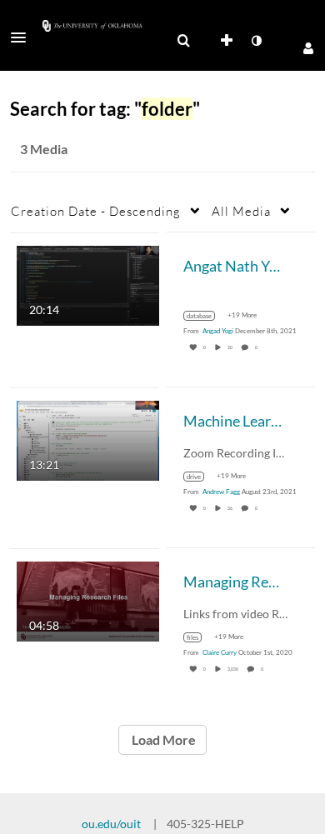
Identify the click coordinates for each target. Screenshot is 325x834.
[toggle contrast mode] (256, 41)
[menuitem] (183, 41)
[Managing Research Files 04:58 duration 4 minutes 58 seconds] (88, 599)
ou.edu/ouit (111, 824)
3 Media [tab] (44, 149)
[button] (23, 37)
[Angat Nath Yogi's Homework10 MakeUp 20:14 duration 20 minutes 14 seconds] (88, 284)
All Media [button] (241, 210)
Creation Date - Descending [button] (96, 210)
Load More (162, 739)
